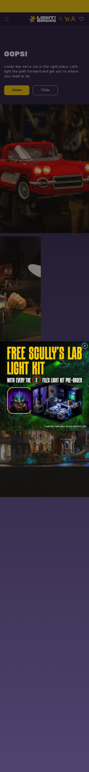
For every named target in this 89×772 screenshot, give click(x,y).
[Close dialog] (84, 345)
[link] (44, 386)
